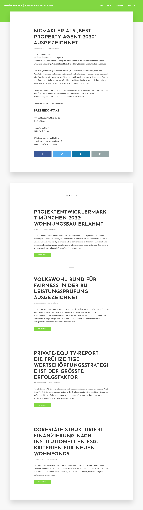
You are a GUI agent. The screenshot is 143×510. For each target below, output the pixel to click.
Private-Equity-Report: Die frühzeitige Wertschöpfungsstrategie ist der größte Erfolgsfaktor (71, 365)
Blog (101, 5)
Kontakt (109, 5)
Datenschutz (130, 5)
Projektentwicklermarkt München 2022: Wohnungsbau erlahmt (70, 218)
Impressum (119, 5)
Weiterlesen (42, 255)
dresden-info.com (13, 6)
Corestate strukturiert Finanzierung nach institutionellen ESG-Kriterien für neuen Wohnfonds (68, 442)
